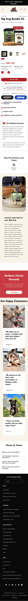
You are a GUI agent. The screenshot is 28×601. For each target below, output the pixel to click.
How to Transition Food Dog (12, 575)
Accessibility (14, 597)
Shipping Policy (14, 595)
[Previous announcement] (2, 2)
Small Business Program (11, 509)
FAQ (4, 568)
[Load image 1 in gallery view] (4, 54)
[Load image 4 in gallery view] (24, 54)
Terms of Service (6, 595)
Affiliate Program (9, 512)
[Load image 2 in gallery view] (11, 54)
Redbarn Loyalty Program (11, 516)
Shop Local (6, 500)
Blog (4, 552)
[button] (24, 9)
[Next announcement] (25, 2)
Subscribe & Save (8, 519)
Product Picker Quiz (9, 496)
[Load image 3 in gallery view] (17, 54)
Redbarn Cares (8, 539)
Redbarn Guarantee (9, 542)
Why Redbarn (7, 532)
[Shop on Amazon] (7, 97)
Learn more (19, 89)
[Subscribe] (21, 481)
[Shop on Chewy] (21, 97)
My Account (7, 561)
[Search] (21, 9)
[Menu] (3, 9)
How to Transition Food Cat (12, 578)
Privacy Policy (21, 593)
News (4, 549)
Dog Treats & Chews (9, 493)
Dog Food (6, 490)
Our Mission (7, 535)
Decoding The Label (9, 571)
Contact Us (6, 565)
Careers (5, 545)
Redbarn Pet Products (12, 593)
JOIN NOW (14, 292)
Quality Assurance (9, 529)
